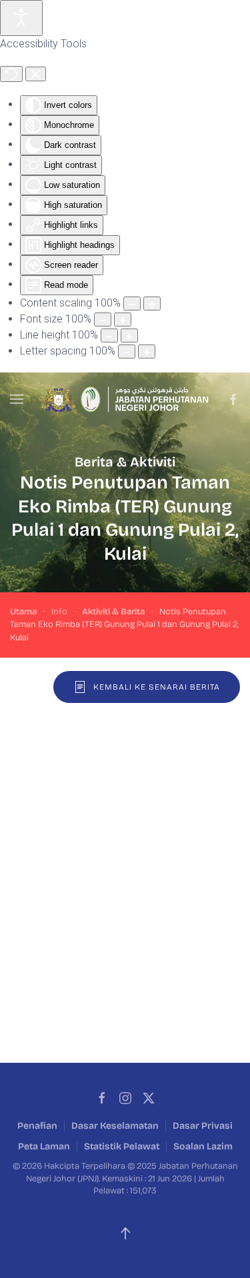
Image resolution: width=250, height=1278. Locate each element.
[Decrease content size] (132, 304)
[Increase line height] (129, 335)
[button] (16, 399)
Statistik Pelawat (121, 1146)
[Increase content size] (152, 304)
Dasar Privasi (203, 1125)
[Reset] (11, 74)
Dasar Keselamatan (115, 1125)
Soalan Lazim (203, 1146)
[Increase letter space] (146, 351)
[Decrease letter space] (126, 351)
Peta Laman (44, 1146)
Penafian (37, 1125)
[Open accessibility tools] (21, 18)
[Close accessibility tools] (35, 74)
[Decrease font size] (102, 319)
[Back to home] (125, 399)
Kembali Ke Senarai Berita (156, 687)
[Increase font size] (122, 319)
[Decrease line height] (109, 335)
